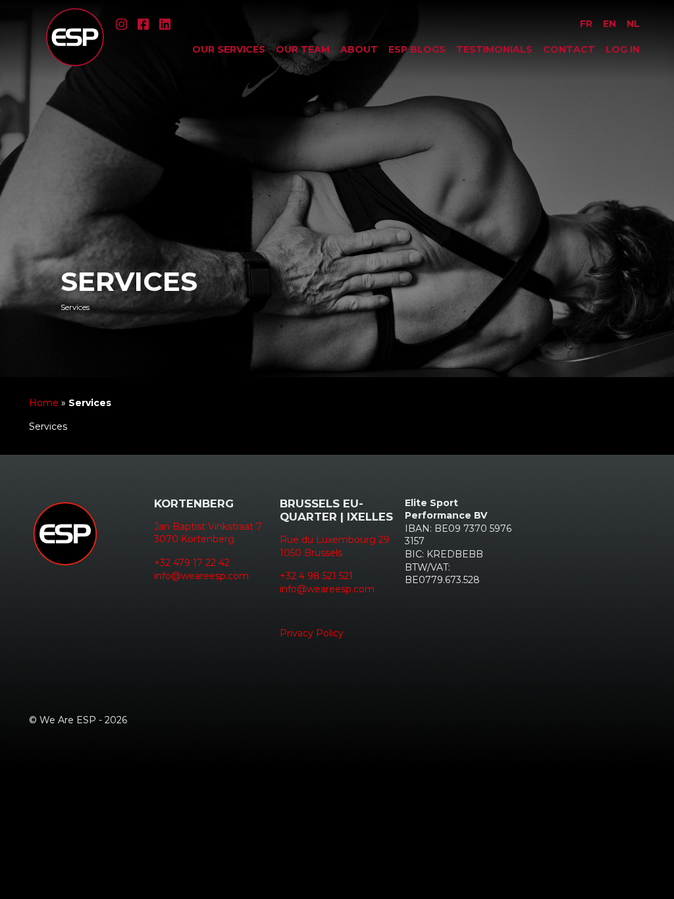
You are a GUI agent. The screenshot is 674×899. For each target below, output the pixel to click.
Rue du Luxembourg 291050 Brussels (335, 546)
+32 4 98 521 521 (316, 576)
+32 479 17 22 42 (192, 563)
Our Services (228, 49)
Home (44, 403)
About (359, 49)
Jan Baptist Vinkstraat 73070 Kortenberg (208, 533)
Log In (623, 49)
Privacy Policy (312, 633)
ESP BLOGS (417, 49)
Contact (569, 49)
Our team (303, 49)
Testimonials (494, 49)
